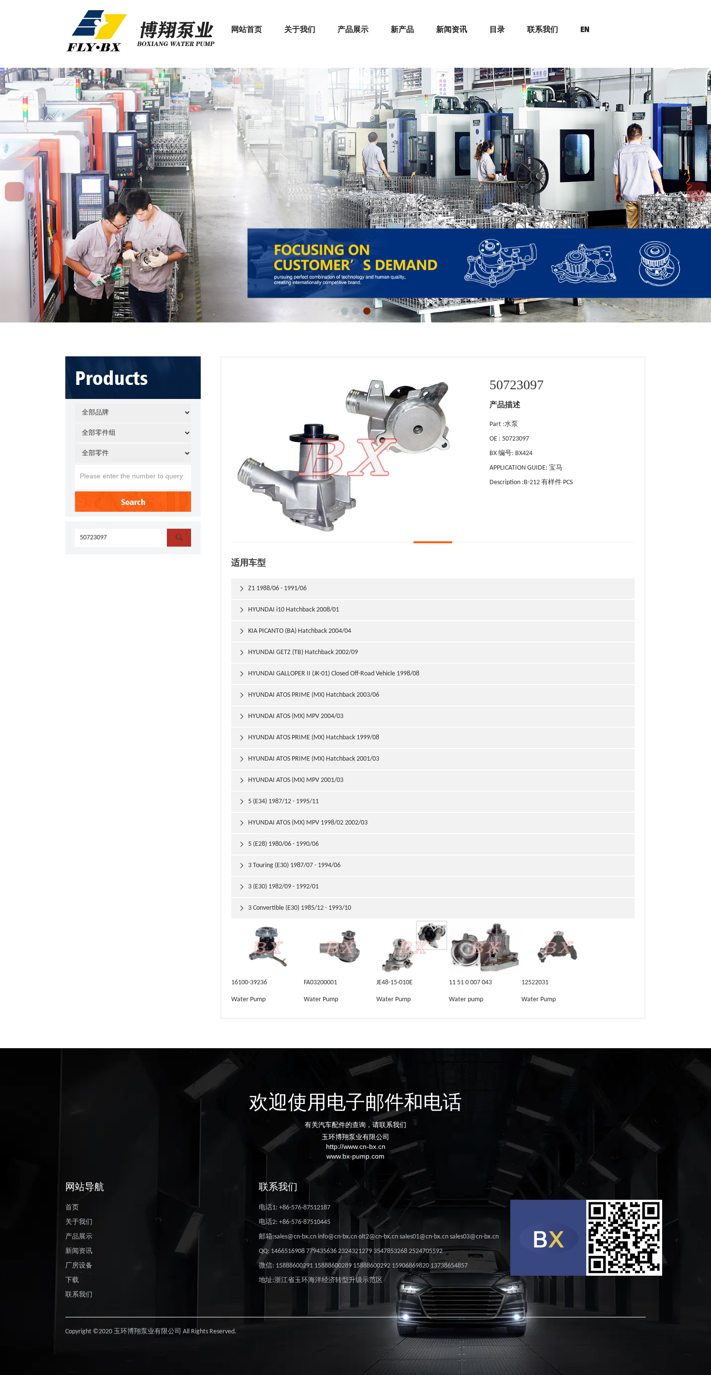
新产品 (402, 29)
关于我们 (299, 29)
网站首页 (246, 29)
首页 (72, 1207)
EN (585, 29)
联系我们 (542, 29)
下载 (72, 1280)
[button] (344, 311)
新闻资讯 (451, 29)
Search (133, 501)
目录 (497, 29)
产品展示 (353, 29)
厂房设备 (78, 1265)
